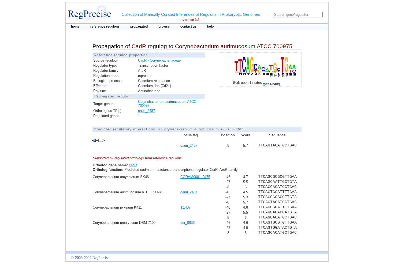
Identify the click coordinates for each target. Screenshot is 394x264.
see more (271, 84)
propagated (139, 26)
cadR (133, 165)
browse (164, 26)
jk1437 (185, 207)
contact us (188, 26)
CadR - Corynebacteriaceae (159, 60)
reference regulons (105, 26)
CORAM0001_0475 (195, 177)
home (75, 26)
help (210, 26)
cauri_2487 (146, 111)
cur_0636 (187, 223)
